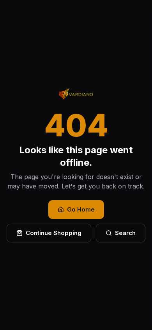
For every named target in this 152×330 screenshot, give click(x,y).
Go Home (81, 209)
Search (125, 233)
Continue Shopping (53, 233)
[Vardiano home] (76, 94)
